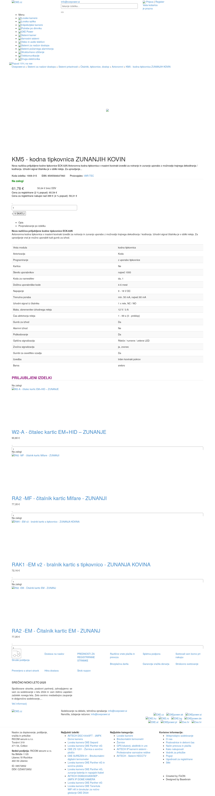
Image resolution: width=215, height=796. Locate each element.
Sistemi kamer (28, 35)
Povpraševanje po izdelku (32, 225)
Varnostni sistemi (30, 38)
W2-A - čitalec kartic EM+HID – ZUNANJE (59, 431)
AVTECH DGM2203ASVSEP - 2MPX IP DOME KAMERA (83, 777)
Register (159, 1)
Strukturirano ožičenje (32, 52)
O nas (169, 739)
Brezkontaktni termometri (130, 739)
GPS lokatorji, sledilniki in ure (132, 745)
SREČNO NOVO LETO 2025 (29, 682)
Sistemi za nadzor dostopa (35, 45)
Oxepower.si (18, 66)
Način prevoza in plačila (178, 745)
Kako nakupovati (175, 749)
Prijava (149, 1)
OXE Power (27, 31)
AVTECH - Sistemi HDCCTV (131, 755)
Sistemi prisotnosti (68, 66)
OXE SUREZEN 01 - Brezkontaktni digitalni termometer (86, 757)
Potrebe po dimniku (31, 28)
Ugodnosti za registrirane (179, 759)
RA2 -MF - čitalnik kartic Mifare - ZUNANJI (59, 498)
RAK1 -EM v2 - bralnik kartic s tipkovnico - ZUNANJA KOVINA (81, 564)
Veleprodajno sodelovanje (179, 735)
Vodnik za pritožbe (175, 752)
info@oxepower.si (70, 1)
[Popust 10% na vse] (107, 63)
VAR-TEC (89, 175)
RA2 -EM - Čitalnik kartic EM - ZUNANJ (56, 630)
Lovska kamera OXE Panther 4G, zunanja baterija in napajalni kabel (86, 770)
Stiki (168, 762)
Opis (20, 222)
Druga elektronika (30, 59)
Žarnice (121, 742)
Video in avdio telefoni (33, 41)
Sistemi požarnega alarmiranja (37, 48)
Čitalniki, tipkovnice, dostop (94, 66)
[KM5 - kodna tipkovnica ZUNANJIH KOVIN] (107, 110)
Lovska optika (28, 21)
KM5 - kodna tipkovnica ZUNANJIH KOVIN (148, 66)
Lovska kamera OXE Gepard (83, 742)
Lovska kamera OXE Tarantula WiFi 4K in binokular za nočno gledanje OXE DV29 (84, 789)
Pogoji (169, 755)
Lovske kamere (29, 18)
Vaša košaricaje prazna (150, 6)
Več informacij (20, 703)
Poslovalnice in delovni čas (180, 742)
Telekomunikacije (30, 55)
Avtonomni (117, 66)
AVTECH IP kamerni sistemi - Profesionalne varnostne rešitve (133, 750)
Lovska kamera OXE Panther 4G (85, 745)
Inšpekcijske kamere (32, 25)
